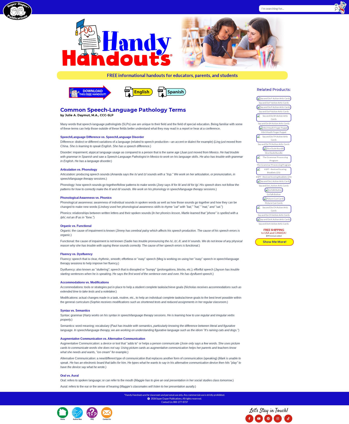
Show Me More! (274, 242)
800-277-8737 (180, 402)
